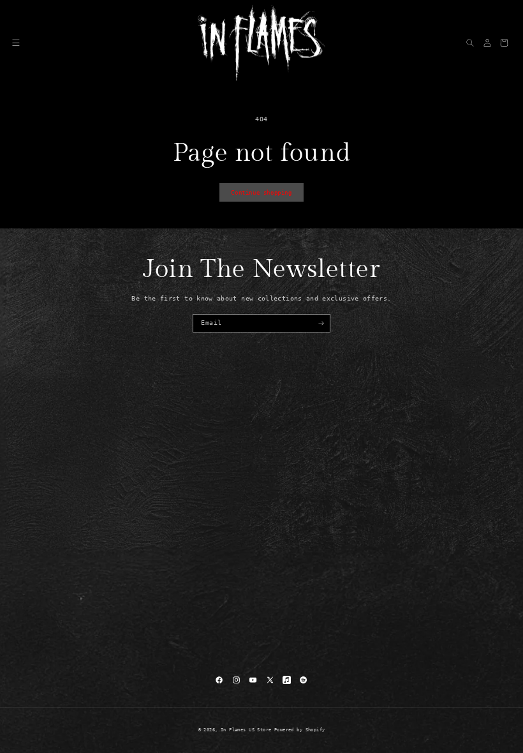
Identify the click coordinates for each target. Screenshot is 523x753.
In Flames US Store (246, 730)
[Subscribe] (321, 323)
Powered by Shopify (299, 730)
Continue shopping (261, 193)
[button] (16, 42)
